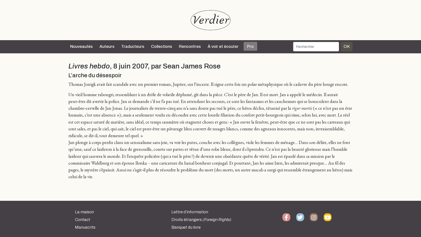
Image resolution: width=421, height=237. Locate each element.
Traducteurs (132, 46)
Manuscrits (85, 227)
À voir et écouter (223, 46)
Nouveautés (81, 46)
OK (347, 46)
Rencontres (190, 46)
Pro (250, 46)
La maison (84, 212)
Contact (82, 219)
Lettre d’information (189, 212)
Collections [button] (161, 46)
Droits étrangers (201, 219)
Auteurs (107, 46)
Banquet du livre (186, 227)
